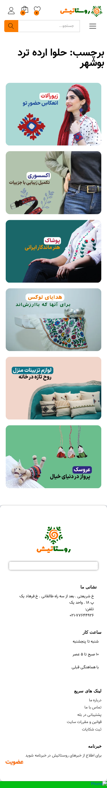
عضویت (14, 762)
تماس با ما (93, 707)
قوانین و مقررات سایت (84, 722)
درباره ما (95, 700)
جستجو (11, 26)
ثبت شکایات (92, 729)
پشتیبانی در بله (89, 715)
